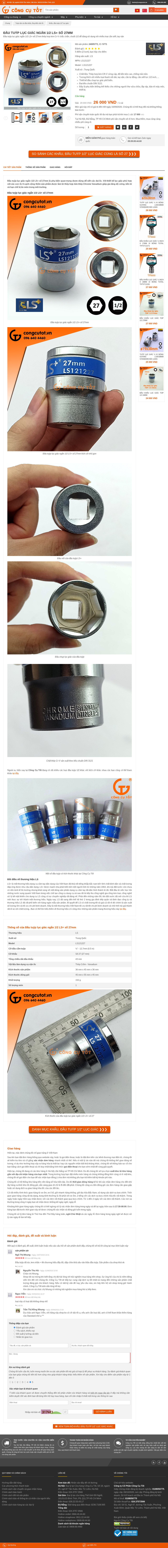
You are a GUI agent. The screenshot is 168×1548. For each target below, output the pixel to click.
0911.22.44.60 (82, 1517)
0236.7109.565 (98, 1505)
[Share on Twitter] (137, 127)
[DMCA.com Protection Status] (122, 1525)
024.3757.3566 (76, 1492)
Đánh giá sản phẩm (25, 1328)
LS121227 (80, 943)
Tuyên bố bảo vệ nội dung (126, 1528)
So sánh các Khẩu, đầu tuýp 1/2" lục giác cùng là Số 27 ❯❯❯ (84, 154)
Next (68, 118)
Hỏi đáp (68, 167)
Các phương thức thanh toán (15, 1486)
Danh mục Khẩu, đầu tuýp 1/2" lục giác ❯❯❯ (69, 1129)
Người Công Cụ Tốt (123, 1520)
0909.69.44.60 (83, 1520)
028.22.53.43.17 (76, 1501)
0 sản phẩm (159, 10)
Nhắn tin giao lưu (24, 1337)
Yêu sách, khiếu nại (25, 1331)
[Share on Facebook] (130, 127)
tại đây (15, 773)
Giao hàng (55, 167)
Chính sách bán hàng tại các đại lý (18, 1505)
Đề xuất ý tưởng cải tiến (27, 1334)
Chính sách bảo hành (12, 1492)
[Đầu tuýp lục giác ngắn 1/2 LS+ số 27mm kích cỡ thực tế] (57, 122)
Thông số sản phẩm (35, 167)
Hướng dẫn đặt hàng (12, 1483)
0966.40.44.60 (78, 1514)
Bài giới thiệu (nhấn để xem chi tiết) (130, 1517)
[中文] (144, 10)
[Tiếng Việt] (137, 10)
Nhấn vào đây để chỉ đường (84, 1483)
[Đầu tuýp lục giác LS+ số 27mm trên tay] (44, 122)
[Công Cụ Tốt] (22, 13)
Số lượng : (80, 127)
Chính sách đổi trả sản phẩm (15, 1495)
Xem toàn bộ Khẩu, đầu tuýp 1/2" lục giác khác (86, 1426)
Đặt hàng (105, 127)
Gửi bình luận (104, 1412)
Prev (6, 118)
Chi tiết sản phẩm (12, 167)
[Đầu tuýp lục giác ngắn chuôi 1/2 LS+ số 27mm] (30, 122)
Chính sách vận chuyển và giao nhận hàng (22, 1489)
